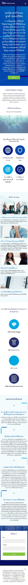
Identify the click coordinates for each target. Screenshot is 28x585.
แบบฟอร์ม (5, 513)
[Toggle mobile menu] (25, 3)
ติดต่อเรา (14, 77)
